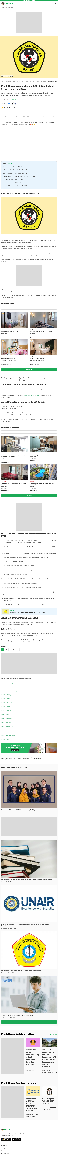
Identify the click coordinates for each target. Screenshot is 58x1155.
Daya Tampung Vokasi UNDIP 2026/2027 (48, 1099)
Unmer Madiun (37, 757)
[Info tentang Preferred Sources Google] (20, 106)
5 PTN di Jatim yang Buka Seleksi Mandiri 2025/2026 (17, 1014)
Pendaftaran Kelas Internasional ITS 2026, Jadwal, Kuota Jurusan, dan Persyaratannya (26, 878)
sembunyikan (11, 162)
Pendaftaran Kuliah (24, 80)
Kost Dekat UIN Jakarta (7, 738)
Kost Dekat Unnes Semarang (8, 701)
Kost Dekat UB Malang (7, 697)
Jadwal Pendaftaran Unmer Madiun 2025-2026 (15, 168)
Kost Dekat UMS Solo (6, 721)
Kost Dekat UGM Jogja (7, 681)
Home (2, 80)
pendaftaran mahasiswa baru (31, 394)
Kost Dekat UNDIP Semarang (9, 689)
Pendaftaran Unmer (10, 757)
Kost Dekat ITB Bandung (7, 717)
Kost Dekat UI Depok (6, 693)
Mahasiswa (15, 80)
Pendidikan (8, 80)
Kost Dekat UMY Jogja (7, 705)
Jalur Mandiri (12, 1016)
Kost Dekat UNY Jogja (7, 709)
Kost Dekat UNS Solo (6, 713)
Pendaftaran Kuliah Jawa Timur (38, 80)
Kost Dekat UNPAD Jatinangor (9, 685)
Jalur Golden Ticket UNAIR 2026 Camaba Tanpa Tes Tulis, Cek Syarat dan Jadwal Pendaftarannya (25, 923)
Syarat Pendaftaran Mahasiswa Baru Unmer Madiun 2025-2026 (19, 175)
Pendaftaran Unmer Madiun (24, 757)
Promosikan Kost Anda (6, 1152)
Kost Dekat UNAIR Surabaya (8, 734)
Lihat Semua (29, 367)
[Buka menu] (55, 2)
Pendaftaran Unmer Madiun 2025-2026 (13, 165)
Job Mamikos (4, 1149)
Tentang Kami (4, 1146)
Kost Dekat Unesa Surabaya (8, 729)
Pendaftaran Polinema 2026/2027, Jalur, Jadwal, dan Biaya (18, 808)
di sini (38, 413)
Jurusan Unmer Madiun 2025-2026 (12, 181)
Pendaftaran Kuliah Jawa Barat (49, 1071)
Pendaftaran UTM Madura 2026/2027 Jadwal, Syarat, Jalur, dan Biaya (21, 969)
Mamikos (13, 98)
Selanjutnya (16, 648)
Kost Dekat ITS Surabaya (7, 725)
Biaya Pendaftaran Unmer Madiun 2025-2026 (15, 184)
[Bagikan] (9, 101)
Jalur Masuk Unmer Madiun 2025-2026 (13, 178)
